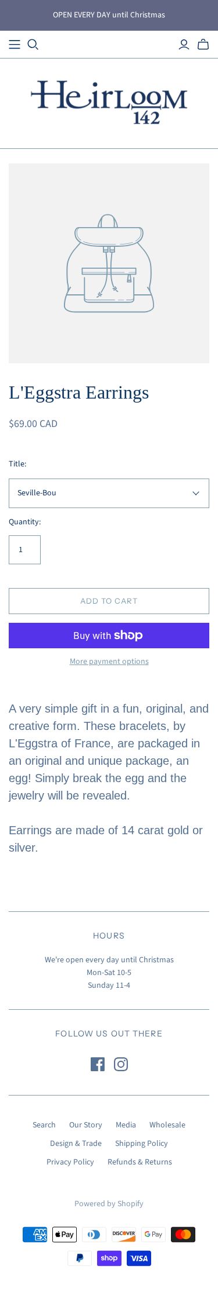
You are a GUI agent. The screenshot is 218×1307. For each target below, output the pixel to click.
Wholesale (167, 1125)
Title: (17, 464)
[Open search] (33, 44)
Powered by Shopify (109, 1204)
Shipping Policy (141, 1143)
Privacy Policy (70, 1162)
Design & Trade (76, 1143)
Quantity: (25, 522)
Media (126, 1125)
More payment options (109, 661)
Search (44, 1125)
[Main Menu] (14, 44)
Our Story (85, 1125)
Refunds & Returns (140, 1162)
